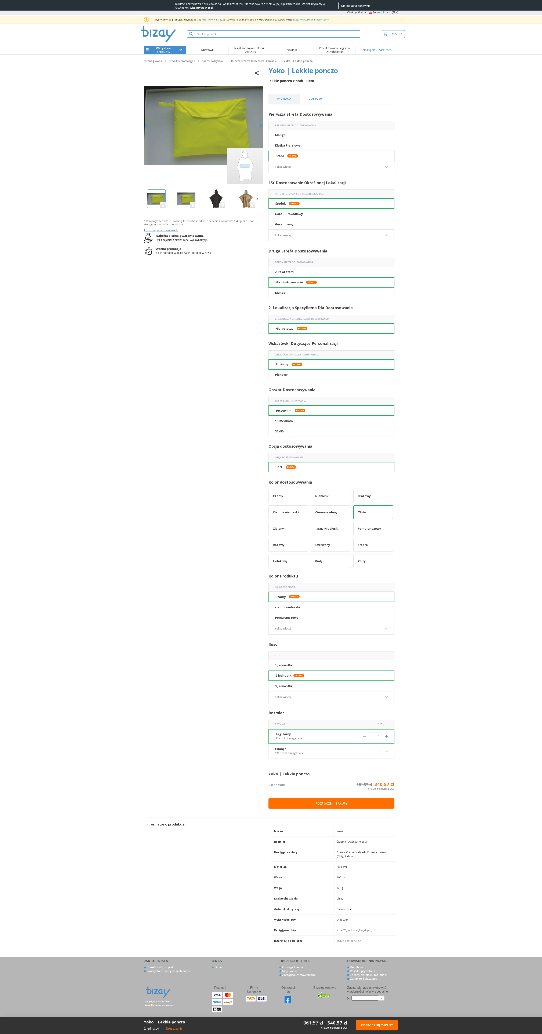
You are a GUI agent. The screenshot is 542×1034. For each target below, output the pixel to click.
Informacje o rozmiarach (161, 230)
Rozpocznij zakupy (331, 803)
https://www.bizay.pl (213, 19)
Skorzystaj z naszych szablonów (168, 971)
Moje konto (289, 971)
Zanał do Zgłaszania (363, 978)
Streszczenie (174, 1028)
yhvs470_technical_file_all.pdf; (354, 930)
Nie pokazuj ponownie (356, 5)
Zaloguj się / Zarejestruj (377, 50)
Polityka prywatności (363, 971)
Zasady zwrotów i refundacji (368, 974)
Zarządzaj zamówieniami (298, 974)
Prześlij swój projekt (159, 967)
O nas (218, 967)
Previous (146, 126)
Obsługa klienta (356, 12)
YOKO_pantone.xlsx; (349, 941)
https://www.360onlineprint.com (310, 19)
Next (260, 126)
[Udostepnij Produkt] (257, 73)
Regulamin (356, 967)
